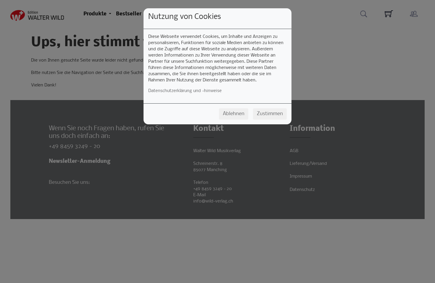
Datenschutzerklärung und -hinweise (185, 91)
